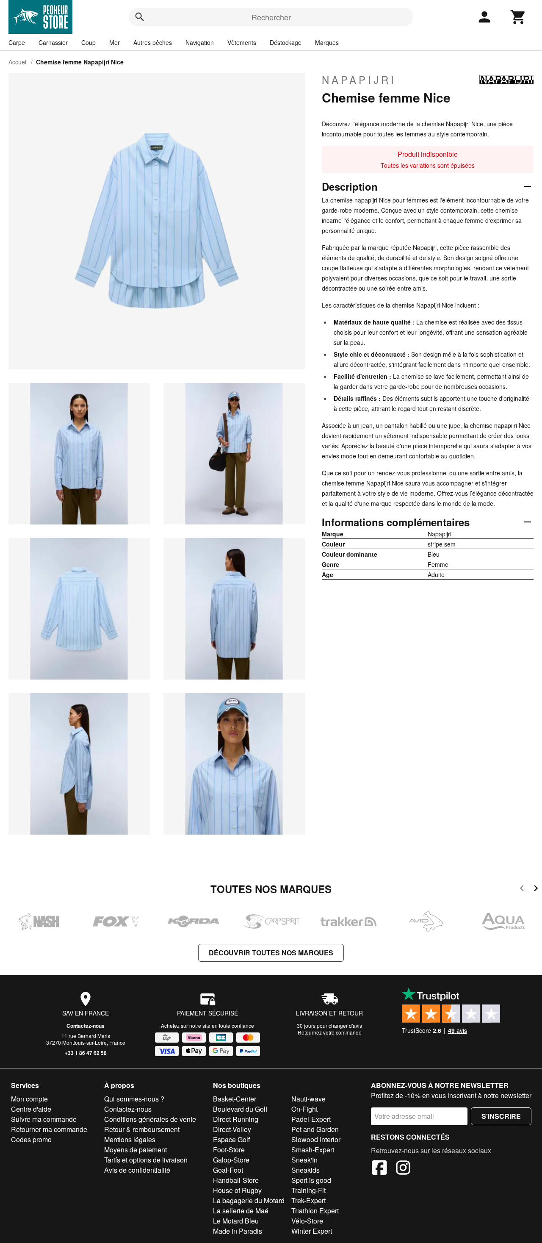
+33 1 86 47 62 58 (86, 1053)
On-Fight (304, 1109)
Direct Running (235, 1119)
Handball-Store (236, 1180)
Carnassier (53, 42)
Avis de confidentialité (137, 1170)
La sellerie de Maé (240, 1210)
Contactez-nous (85, 1025)
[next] (536, 889)
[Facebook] (379, 1169)
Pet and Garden (315, 1129)
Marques (327, 42)
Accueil (18, 62)
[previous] (522, 889)
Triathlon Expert (315, 1210)
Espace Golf (231, 1139)
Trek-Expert (308, 1200)
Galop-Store (231, 1160)
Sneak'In (304, 1160)
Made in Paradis (237, 1231)
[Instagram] (403, 1169)
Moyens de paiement (135, 1149)
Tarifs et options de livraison (146, 1160)
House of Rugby (237, 1190)
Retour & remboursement (142, 1129)
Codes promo (31, 1139)
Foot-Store (229, 1149)
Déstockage (285, 42)
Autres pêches (152, 42)
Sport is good (311, 1180)
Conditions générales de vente (150, 1119)
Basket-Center (234, 1099)
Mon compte (29, 1099)
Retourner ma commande (49, 1129)
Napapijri (359, 79)
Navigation (199, 42)
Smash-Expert (312, 1149)
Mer (114, 42)
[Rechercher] (140, 17)
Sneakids (305, 1170)
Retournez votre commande (330, 1032)
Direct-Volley (232, 1129)
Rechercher (271, 16)
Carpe (16, 42)
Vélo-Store (307, 1221)
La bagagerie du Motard (249, 1200)
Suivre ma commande (44, 1119)
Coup (88, 42)
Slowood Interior (315, 1139)
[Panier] (518, 16)
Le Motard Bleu (236, 1221)
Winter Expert (311, 1231)
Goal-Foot (228, 1170)
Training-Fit (308, 1190)
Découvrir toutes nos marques (271, 952)
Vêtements (241, 42)
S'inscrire (501, 1116)
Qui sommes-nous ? (134, 1099)
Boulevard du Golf (240, 1109)
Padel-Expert (311, 1119)
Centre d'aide (31, 1109)
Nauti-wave (308, 1099)
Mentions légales (129, 1139)
